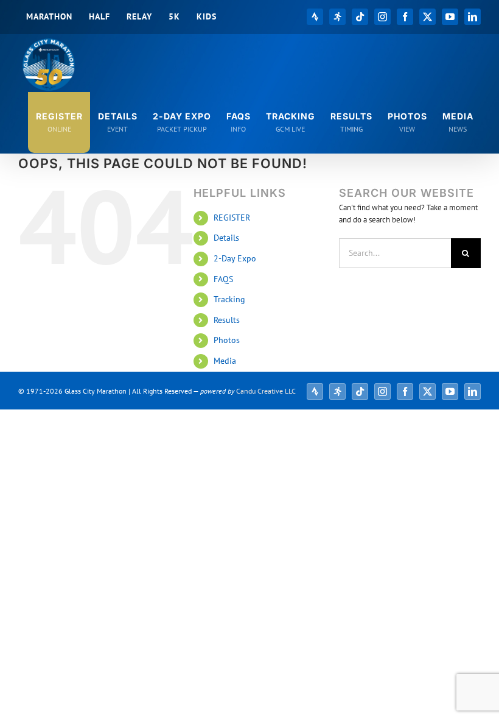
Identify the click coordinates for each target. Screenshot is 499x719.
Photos (227, 340)
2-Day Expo (235, 258)
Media (225, 360)
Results (227, 319)
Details (226, 237)
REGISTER (232, 217)
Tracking (229, 299)
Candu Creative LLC (266, 390)
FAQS (223, 279)
